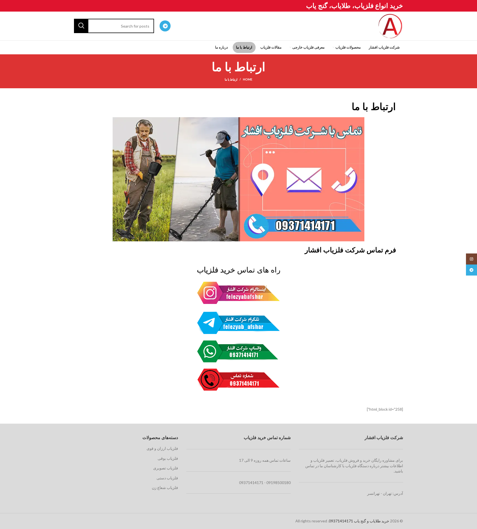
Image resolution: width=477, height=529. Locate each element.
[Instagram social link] (471, 258)
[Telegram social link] (165, 25)
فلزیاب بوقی (168, 458)
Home (247, 79)
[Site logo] (390, 25)
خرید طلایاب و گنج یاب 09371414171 (359, 521)
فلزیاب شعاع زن (165, 487)
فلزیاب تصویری (165, 468)
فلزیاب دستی (167, 477)
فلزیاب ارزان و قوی (162, 448)
